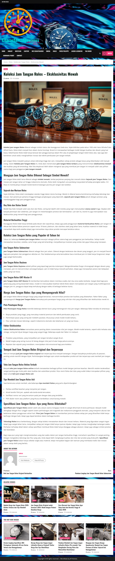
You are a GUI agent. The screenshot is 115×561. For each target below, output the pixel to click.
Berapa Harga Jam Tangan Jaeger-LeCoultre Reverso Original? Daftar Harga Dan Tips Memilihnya (42, 545)
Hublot (10, 51)
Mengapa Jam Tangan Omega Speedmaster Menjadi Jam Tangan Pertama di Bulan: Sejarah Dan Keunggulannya (97, 546)
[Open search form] (100, 53)
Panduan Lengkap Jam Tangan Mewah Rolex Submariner (93, 472)
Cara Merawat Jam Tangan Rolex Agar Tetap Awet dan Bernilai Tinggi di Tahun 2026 (70, 507)
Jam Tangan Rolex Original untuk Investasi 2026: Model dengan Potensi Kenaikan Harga (43, 507)
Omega (48, 51)
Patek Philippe (64, 51)
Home (3, 51)
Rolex (55, 51)
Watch (110, 53)
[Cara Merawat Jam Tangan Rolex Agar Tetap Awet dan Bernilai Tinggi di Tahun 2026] (71, 494)
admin (7, 78)
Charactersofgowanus (20, 40)
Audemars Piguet (8, 55)
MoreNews (64, 559)
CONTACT (19, 55)
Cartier (26, 51)
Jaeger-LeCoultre (76, 51)
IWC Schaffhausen (37, 51)
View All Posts (39, 460)
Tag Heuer (88, 51)
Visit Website (25, 460)
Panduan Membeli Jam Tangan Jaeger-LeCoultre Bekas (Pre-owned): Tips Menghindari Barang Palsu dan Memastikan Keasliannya (70, 546)
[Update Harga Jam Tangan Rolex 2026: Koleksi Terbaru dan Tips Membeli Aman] (16, 494)
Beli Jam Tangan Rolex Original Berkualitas (18, 472)
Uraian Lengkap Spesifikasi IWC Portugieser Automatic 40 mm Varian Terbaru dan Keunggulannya (16, 545)
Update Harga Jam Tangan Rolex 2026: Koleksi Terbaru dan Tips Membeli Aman (16, 507)
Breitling (18, 51)
